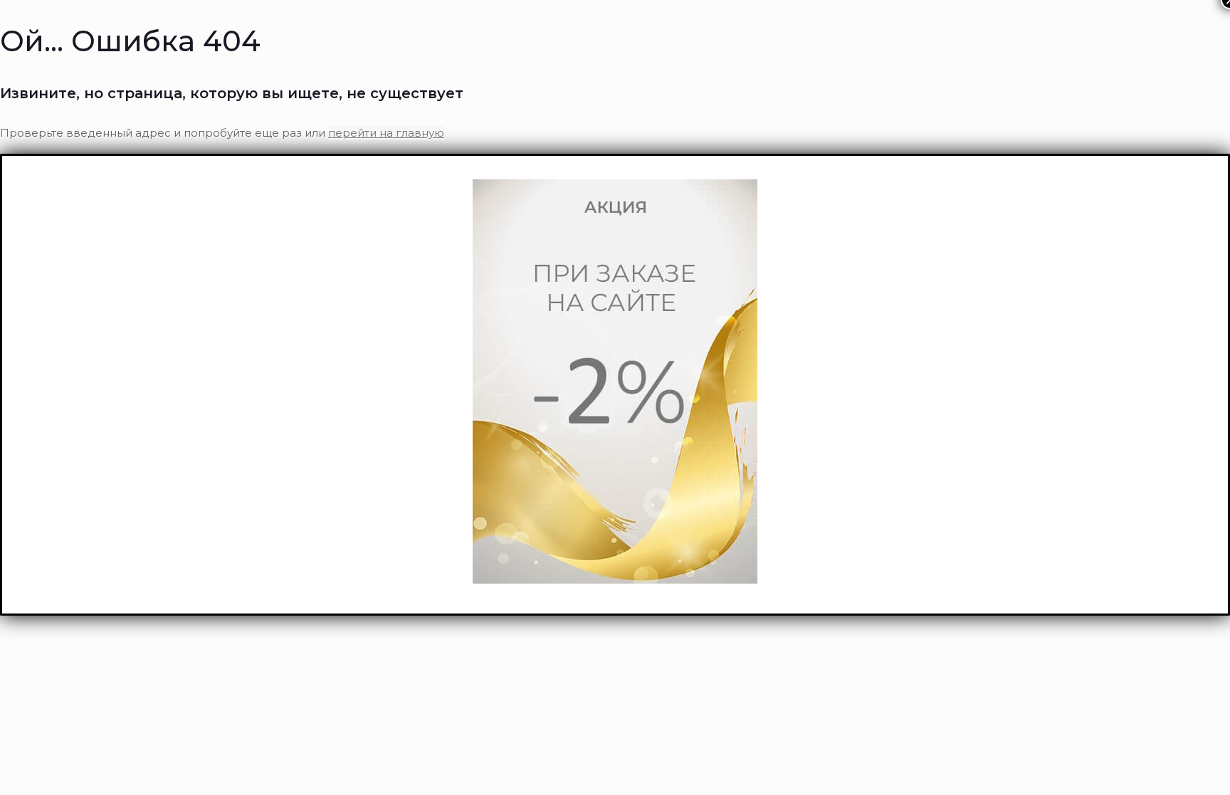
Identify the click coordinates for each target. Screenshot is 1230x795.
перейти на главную (386, 132)
